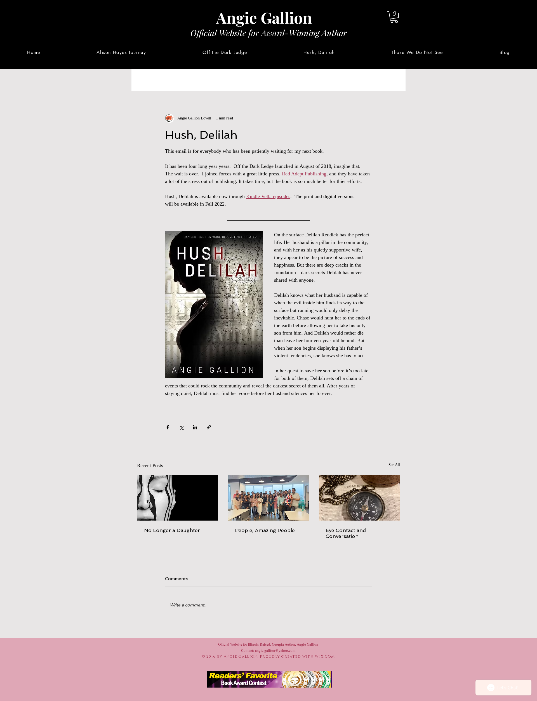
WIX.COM (325, 656)
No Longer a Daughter (172, 530)
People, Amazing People (265, 530)
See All (394, 465)
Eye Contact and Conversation (346, 533)
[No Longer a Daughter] (177, 498)
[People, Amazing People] (268, 498)
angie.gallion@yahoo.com (275, 650)
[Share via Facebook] (167, 427)
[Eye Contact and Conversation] (359, 498)
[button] (394, 17)
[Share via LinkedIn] (195, 427)
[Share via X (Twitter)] (181, 427)
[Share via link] (208, 427)
